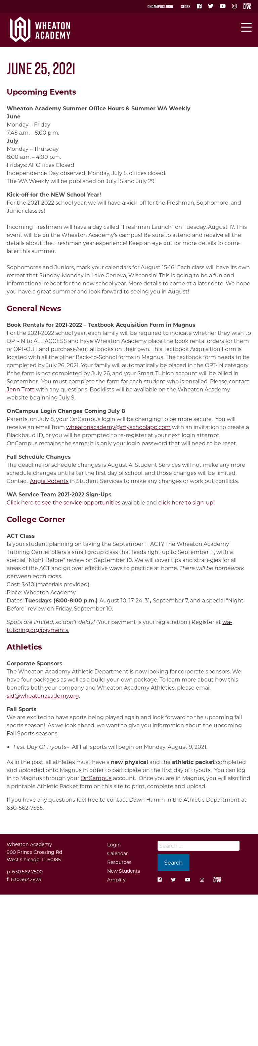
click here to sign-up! (186, 502)
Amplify (116, 879)
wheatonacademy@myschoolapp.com (118, 426)
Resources (119, 862)
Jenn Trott (21, 389)
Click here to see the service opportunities (64, 502)
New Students (123, 871)
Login (114, 844)
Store (185, 6)
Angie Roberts (49, 480)
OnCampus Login (160, 6)
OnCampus (96, 777)
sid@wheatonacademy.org (43, 695)
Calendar (117, 853)
